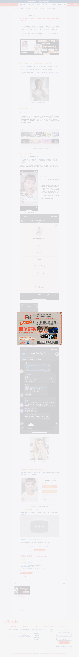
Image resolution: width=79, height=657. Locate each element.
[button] (61, 312)
